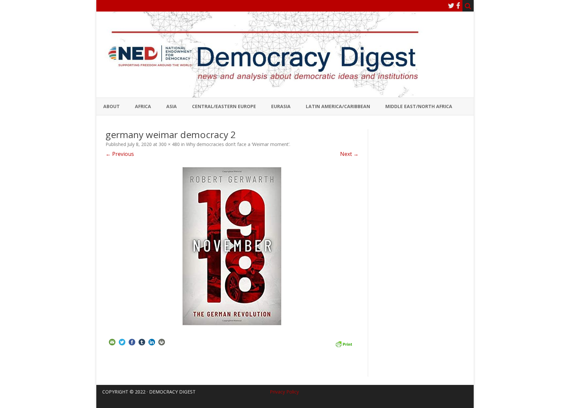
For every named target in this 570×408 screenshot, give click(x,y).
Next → (349, 154)
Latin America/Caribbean (338, 106)
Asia (171, 106)
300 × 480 (169, 144)
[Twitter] (451, 5)
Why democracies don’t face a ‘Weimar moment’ (237, 144)
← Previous (120, 154)
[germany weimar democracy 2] (232, 246)
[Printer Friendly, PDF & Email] (344, 343)
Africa (143, 106)
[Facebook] (458, 5)
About (111, 106)
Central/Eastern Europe (224, 106)
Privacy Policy (284, 392)
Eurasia (281, 106)
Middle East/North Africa (418, 106)
